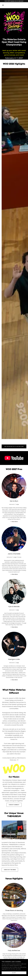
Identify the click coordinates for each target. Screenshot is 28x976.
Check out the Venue (10, 869)
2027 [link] (21, 58)
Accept (14, 972)
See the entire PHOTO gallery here (14, 446)
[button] (3, 5)
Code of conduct (14, 804)
